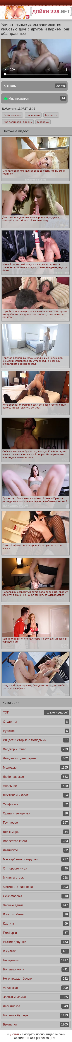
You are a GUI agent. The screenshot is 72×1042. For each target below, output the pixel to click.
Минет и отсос (35, 877)
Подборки (35, 932)
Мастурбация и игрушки (35, 859)
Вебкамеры (35, 832)
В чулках (35, 951)
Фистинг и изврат (35, 795)
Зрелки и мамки (35, 997)
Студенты (35, 721)
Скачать (34, 86)
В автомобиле (35, 914)
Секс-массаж (35, 896)
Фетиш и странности (35, 887)
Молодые (43, 121)
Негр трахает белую (35, 978)
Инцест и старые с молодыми (35, 740)
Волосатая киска (35, 841)
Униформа (35, 804)
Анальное (35, 786)
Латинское (35, 850)
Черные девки (35, 905)
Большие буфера (35, 1015)
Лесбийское (35, 1006)
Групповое (35, 822)
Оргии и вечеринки (35, 813)
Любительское (12, 115)
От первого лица (35, 868)
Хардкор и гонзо (35, 749)
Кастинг (35, 923)
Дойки (14, 1034)
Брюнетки (51, 115)
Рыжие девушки (35, 942)
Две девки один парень (18, 121)
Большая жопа (35, 969)
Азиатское (35, 988)
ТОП (35, 712)
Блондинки (33, 115)
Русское (35, 731)
